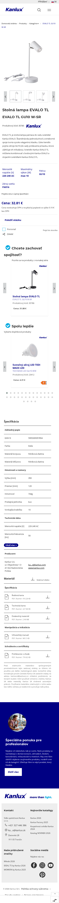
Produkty (23, 23)
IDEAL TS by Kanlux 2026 (14, 865)
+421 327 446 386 (17, 825)
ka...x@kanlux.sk (16, 830)
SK (55, 1)
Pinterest (42, 875)
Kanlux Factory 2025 (39, 822)
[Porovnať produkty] (55, 899)
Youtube (51, 865)
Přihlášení (42, 1)
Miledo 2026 (9, 861)
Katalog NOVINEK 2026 (40, 833)
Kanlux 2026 (35, 818)
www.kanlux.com (36, 567)
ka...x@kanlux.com (37, 564)
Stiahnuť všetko (42, 580)
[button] (47, 1)
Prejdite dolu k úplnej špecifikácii (15, 194)
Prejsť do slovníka (50, 230)
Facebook (34, 865)
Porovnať (11, 229)
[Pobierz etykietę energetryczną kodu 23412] (44, 383)
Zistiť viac (13, 772)
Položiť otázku (13, 220)
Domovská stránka (9, 23)
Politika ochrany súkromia (34, 888)
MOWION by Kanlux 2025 (15, 869)
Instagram (42, 865)
